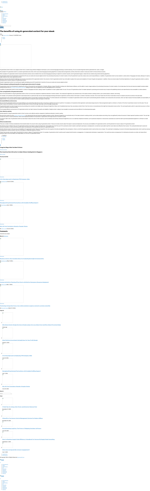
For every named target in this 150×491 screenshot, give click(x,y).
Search (1, 27)
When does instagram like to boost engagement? (16, 449)
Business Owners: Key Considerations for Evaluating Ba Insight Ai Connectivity (22, 258)
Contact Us (4, 1)
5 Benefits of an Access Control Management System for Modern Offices (22, 418)
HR (3, 17)
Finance (4, 19)
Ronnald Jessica (5, 308)
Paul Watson (4, 205)
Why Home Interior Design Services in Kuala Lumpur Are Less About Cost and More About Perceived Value (31, 325)
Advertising (5, 16)
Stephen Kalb (4, 181)
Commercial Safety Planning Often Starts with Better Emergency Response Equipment (24, 282)
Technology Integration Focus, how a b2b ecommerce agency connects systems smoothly (25, 306)
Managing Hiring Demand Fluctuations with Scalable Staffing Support (19, 202)
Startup (4, 22)
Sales (3, 14)
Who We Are (5, 2)
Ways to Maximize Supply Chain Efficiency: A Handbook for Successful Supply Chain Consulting (28, 439)
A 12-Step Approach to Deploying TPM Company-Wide (15, 179)
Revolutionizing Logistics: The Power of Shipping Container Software (21, 428)
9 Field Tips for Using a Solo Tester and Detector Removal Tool (19, 407)
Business (4, 18)
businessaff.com (20, 457)
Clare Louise (4, 228)
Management (5, 13)
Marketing (4, 20)
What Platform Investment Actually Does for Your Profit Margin (20, 340)
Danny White (6, 35)
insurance (4, 21)
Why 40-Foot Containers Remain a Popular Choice (14, 226)
